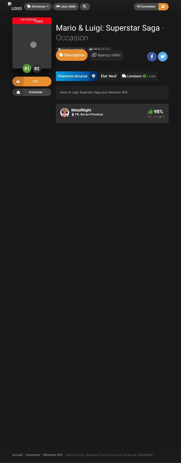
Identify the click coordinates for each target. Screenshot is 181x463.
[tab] (72, 55)
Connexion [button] (147, 6)
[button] (85, 6)
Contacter (36, 92)
